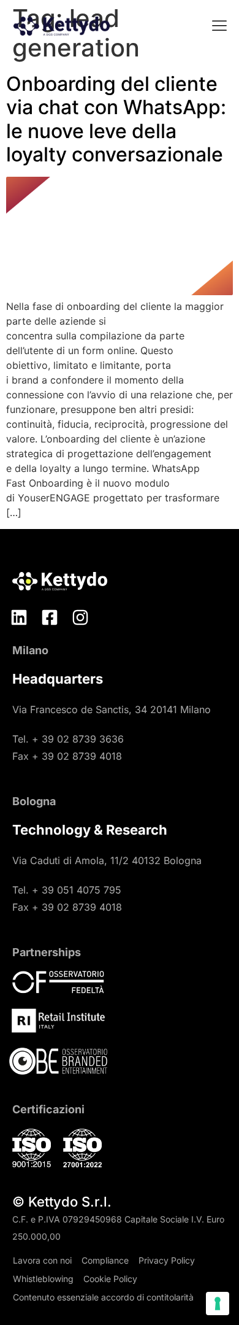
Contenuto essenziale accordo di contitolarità (103, 1297)
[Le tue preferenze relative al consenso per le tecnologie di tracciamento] (217, 1303)
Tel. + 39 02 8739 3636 (68, 739)
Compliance (105, 1260)
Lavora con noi (42, 1260)
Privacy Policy (166, 1260)
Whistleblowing (43, 1278)
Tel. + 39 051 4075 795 (66, 890)
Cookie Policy (110, 1278)
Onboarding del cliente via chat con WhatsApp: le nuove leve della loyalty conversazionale (116, 119)
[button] (219, 27)
